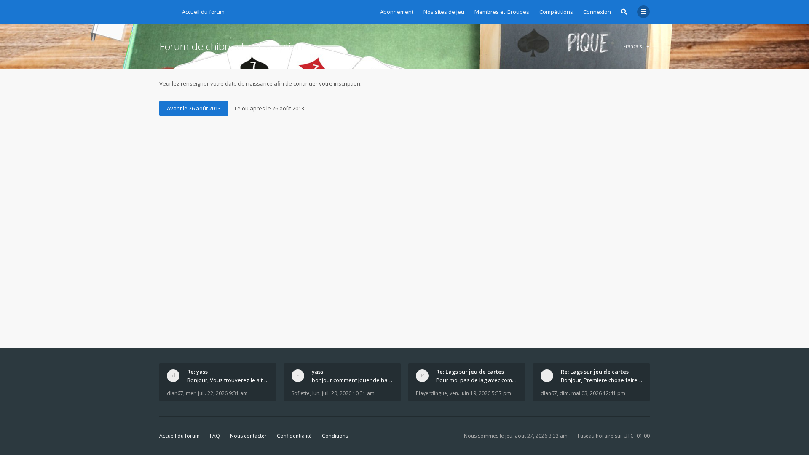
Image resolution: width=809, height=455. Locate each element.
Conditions (335, 435)
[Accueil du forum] (165, 10)
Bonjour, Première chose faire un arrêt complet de (602, 380)
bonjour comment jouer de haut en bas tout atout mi (353, 380)
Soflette (301, 393)
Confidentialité (294, 435)
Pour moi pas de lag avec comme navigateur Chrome (477, 380)
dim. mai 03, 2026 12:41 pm (592, 393)
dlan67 (175, 393)
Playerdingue (431, 393)
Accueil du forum (179, 435)
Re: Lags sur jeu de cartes (470, 371)
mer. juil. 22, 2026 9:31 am (217, 393)
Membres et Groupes (501, 12)
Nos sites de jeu (443, 12)
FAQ (215, 435)
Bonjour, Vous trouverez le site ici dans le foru (228, 380)
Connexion (597, 12)
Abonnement (396, 12)
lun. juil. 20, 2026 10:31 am (343, 393)
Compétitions (556, 12)
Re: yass (197, 371)
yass (317, 371)
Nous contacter (248, 435)
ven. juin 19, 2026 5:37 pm (480, 393)
